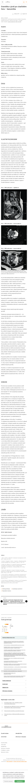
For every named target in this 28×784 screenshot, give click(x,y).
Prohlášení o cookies (5, 750)
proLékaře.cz (7, 2)
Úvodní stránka (4, 733)
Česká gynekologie (6, 680)
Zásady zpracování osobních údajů (20, 761)
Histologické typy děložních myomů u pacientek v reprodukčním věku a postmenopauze (13, 661)
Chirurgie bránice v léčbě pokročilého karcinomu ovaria (14, 645)
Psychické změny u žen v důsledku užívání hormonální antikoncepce (14, 659)
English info (24, 13)
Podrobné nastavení (8, 781)
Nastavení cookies (5, 752)
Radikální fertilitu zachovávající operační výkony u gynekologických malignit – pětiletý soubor (13, 647)
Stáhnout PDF (16, 13)
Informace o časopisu (7, 690)
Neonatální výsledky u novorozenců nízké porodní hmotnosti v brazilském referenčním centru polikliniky (15, 664)
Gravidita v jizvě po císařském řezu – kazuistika (13, 671)
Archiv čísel (5, 684)
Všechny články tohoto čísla (8, 637)
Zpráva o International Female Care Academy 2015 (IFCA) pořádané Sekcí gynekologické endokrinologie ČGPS (14, 676)
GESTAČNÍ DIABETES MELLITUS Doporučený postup (9, 673)
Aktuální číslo (5, 687)
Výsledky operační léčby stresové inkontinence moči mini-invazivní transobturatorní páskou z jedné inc (14, 650)
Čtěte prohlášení (10, 761)
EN (26, 2)
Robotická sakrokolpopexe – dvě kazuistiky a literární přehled (15, 666)
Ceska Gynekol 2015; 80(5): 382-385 (14, 21)
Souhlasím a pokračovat (19, 782)
